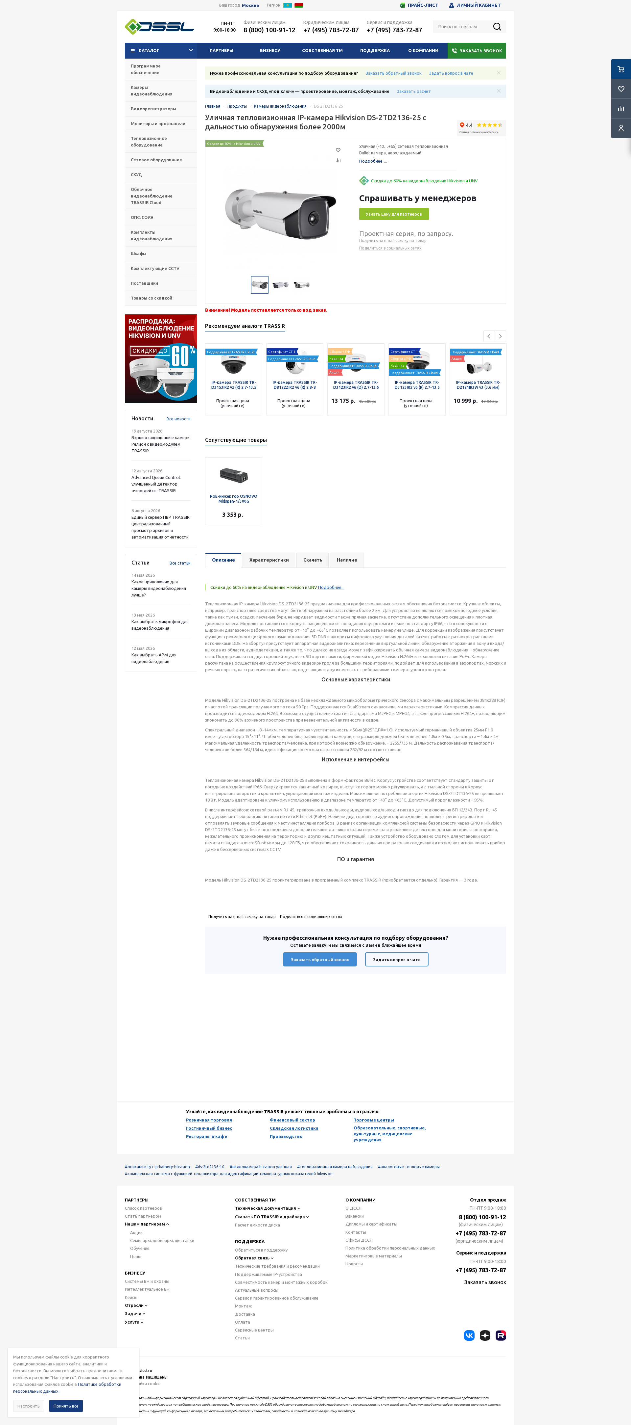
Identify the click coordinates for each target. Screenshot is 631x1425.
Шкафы (138, 253)
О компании (423, 50)
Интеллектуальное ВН (147, 1289)
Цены (135, 1256)
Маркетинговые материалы (373, 1255)
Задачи (133, 1313)
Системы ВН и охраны (147, 1281)
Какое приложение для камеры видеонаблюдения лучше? (158, 588)
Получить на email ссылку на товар (393, 240)
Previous (489, 336)
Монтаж (243, 1306)
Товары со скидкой (151, 298)
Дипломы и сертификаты (371, 1224)
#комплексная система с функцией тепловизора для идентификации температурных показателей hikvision (229, 1174)
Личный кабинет (479, 5)
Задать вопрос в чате (451, 73)
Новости (354, 1263)
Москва (250, 5)
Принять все (66, 1406)
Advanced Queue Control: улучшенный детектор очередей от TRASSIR (156, 484)
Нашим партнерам (145, 1224)
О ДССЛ (353, 1208)
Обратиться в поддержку (261, 1250)
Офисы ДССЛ (359, 1240)
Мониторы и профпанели (158, 123)
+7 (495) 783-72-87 (331, 30)
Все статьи (180, 563)
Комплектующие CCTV (155, 268)
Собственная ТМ (322, 50)
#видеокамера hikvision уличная (261, 1167)
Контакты (355, 1232)
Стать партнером (143, 1216)
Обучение (140, 1248)
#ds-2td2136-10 (209, 1167)
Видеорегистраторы (153, 108)
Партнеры (221, 50)
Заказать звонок (481, 50)
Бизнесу (270, 50)
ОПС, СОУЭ (142, 217)
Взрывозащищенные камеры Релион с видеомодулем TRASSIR (161, 444)
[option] (161, 358)
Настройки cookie (143, 1383)
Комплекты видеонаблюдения (152, 235)
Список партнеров (143, 1208)
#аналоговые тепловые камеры (409, 1167)
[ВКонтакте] (469, 1335)
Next (500, 336)
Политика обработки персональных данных (390, 1248)
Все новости (179, 419)
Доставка (245, 1314)
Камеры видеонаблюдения (152, 90)
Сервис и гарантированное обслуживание (276, 1298)
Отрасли (134, 1305)
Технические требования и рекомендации (277, 1266)
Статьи (242, 1337)
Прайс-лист (423, 5)
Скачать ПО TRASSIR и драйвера (270, 1216)
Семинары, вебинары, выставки (162, 1240)
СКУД (136, 174)
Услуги (132, 1322)
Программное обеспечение (146, 69)
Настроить (28, 1406)
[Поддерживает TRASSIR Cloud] (295, 347)
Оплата (242, 1322)
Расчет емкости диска (257, 1225)
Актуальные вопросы (256, 1290)
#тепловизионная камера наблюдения (335, 1167)
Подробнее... (330, 587)
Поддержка (375, 50)
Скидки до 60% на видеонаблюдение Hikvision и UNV (424, 180)
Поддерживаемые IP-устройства (268, 1274)
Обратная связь (252, 1257)
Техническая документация (265, 1208)
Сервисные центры (254, 1330)
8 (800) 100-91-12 (269, 30)
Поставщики (144, 283)
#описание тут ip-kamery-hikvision (157, 1167)
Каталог (149, 50)
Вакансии (354, 1216)
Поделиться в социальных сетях (390, 248)
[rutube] (501, 1335)
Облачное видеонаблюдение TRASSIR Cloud (152, 196)
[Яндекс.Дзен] (485, 1335)
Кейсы (131, 1297)
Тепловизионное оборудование (149, 141)
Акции (136, 1232)
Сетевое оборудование (156, 159)
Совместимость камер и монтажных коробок (281, 1282)
